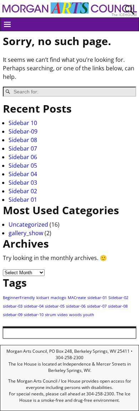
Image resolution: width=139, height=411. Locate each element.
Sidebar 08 (23, 140)
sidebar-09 (12, 314)
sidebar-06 (76, 306)
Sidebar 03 (23, 182)
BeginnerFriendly (19, 297)
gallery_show (26, 233)
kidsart (42, 297)
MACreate (77, 297)
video (62, 314)
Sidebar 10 (23, 123)
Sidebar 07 (23, 148)
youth (88, 314)
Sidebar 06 (23, 157)
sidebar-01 (97, 297)
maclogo (58, 297)
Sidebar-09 (23, 131)
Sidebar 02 (23, 191)
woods (75, 314)
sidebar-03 (12, 306)
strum (50, 314)
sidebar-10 (33, 314)
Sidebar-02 (118, 297)
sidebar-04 (33, 306)
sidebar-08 (118, 306)
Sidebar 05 (23, 165)
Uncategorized (28, 224)
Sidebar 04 (23, 174)
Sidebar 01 (23, 200)
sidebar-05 (55, 306)
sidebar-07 (97, 306)
